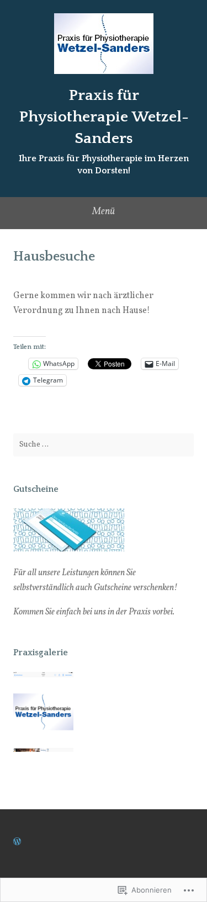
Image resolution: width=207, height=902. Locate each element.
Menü (103, 212)
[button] (43, 714)
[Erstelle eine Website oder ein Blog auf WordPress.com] (17, 842)
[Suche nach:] (103, 445)
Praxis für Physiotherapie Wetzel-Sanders (104, 117)
